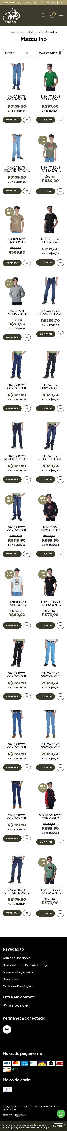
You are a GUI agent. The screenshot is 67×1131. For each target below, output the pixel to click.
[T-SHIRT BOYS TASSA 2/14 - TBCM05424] (27, 625)
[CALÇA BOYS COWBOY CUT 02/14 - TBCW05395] (27, 838)
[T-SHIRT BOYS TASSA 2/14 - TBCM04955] (60, 120)
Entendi (58, 1126)
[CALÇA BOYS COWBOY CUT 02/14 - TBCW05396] (27, 767)
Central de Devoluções (18, 986)
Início (12, 32)
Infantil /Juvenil (30, 32)
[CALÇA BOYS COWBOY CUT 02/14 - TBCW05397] (60, 767)
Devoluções (11, 979)
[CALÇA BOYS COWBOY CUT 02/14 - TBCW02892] (27, 408)
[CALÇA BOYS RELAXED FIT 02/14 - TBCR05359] (27, 479)
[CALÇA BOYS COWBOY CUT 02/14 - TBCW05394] (27, 120)
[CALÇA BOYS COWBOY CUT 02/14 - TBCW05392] (27, 554)
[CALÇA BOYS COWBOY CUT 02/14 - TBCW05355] (60, 696)
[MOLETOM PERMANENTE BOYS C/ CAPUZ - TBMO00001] (60, 554)
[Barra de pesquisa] (44, 15)
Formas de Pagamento (18, 972)
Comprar (12, 120)
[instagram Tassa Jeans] (7, 1029)
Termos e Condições (16, 958)
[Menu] (60, 15)
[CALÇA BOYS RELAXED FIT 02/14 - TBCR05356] (60, 479)
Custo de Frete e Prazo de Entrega (25, 965)
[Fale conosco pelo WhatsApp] (61, 1114)
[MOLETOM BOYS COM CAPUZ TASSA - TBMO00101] (60, 842)
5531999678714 (18, 1005)
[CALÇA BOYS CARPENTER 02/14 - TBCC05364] (27, 913)
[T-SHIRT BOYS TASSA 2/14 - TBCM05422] (60, 191)
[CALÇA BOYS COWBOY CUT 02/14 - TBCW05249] (27, 696)
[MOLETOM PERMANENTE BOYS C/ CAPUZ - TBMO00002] (27, 337)
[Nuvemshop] (14, 1116)
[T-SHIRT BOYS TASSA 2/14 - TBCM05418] (60, 625)
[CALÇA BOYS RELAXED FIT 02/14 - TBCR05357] (60, 334)
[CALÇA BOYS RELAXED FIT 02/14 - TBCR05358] (27, 191)
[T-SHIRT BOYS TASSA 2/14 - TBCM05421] (27, 263)
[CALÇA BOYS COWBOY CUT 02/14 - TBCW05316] (60, 408)
